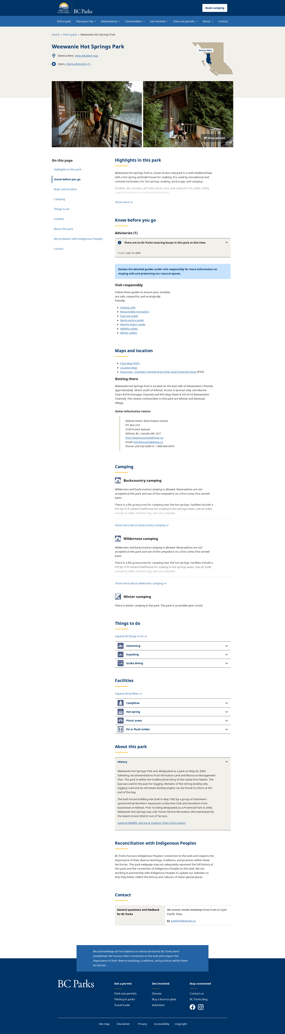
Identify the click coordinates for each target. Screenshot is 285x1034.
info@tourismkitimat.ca (148, 442)
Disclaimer (123, 1024)
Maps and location (65, 189)
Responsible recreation (134, 311)
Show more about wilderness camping (139, 583)
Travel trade (122, 1005)
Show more (122, 202)
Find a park (70, 34)
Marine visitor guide (132, 324)
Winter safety (128, 333)
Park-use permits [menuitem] (184, 21)
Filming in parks (124, 999)
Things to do (61, 209)
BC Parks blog (198, 999)
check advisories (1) (78, 64)
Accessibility (161, 1024)
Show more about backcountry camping (140, 525)
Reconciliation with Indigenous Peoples (78, 239)
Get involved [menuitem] (157, 21)
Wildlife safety (129, 329)
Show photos (216, 138)
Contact (58, 249)
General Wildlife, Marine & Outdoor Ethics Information (152, 823)
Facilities (59, 219)
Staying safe (127, 307)
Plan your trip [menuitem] (84, 21)
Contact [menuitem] (223, 21)
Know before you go (67, 179)
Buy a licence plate (164, 999)
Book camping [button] (214, 8)
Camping (59, 199)
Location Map (128, 368)
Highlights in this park (67, 169)
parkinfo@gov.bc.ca (183, 921)
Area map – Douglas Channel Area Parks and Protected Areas (158, 372)
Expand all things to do (129, 636)
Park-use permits (125, 993)
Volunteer (158, 1005)
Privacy (142, 1024)
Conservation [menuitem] (133, 21)
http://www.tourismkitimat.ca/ (144, 438)
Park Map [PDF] (130, 363)
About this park (63, 229)
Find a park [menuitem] (64, 21)
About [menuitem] (206, 21)
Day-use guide (129, 316)
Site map (104, 1024)
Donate (157, 993)
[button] (173, 243)
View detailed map (86, 56)
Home (55, 34)
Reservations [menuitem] (109, 21)
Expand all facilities (127, 693)
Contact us (197, 993)
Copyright (181, 1024)
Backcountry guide (132, 320)
